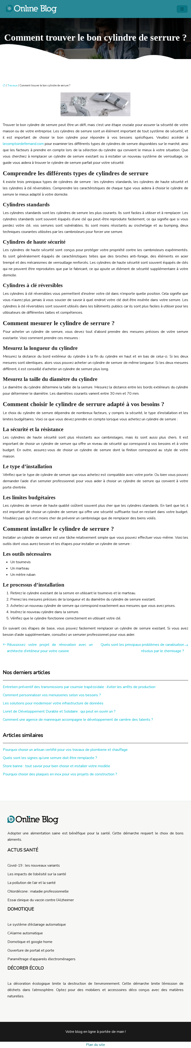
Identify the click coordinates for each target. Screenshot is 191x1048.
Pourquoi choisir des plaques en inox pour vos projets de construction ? (60, 774)
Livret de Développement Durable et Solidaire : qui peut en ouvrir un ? (59, 711)
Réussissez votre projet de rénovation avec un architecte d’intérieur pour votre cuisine (50, 648)
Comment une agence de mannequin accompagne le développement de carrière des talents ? (78, 719)
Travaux (12, 85)
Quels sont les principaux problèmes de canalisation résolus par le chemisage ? (142, 648)
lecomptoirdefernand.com (23, 143)
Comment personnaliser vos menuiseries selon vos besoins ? (52, 695)
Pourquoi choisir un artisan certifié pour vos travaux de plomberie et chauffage (65, 749)
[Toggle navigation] (182, 9)
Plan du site (95, 1044)
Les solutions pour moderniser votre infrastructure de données (53, 703)
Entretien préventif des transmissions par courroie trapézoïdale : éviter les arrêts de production (79, 686)
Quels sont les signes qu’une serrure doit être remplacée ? (50, 757)
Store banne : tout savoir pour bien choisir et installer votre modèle (56, 766)
